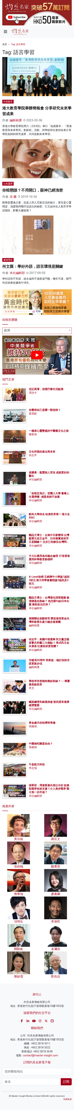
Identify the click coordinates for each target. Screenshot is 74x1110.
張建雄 (33, 726)
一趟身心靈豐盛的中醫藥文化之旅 (49, 430)
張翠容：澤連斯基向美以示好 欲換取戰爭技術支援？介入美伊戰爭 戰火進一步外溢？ (49, 789)
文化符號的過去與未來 (42, 451)
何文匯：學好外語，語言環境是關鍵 (32, 266)
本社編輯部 (17, 273)
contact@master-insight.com (40, 1055)
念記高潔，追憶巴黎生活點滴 (46, 389)
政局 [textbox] (7, 330)
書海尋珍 (8, 260)
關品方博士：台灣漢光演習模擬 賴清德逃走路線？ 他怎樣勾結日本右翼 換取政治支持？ (49, 601)
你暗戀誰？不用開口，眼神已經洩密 (32, 190)
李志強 (33, 768)
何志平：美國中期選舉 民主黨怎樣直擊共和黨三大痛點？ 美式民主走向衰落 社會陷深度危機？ (49, 643)
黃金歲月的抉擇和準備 (42, 722)
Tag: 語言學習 (18, 44)
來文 (31, 688)
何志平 (33, 455)
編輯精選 (16, 120)
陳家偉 (33, 434)
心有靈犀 (8, 183)
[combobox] (37, 331)
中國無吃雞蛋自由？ (41, 743)
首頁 (4, 44)
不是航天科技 (37, 764)
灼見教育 (8, 101)
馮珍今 (33, 392)
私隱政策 (67, 1099)
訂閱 (66, 1081)
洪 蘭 (13, 196)
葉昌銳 (33, 413)
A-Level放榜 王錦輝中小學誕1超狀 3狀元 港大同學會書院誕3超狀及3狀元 (49, 580)
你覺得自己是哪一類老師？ (45, 409)
